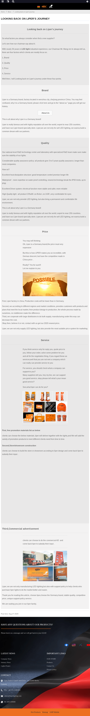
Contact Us (50, 666)
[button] (45, 113)
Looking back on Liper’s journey (25, 12)
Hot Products (36, 712)
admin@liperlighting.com (12, 696)
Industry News (6, 662)
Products (49, 662)
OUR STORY (51, 659)
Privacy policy (51, 669)
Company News (6, 659)
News (9, 12)
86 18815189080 (9, 702)
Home (3, 12)
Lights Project (5, 666)
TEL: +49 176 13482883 (12, 690)
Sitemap (45, 712)
